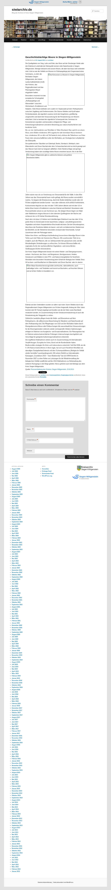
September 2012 (17, 853)
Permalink (43, 377)
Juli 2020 (15, 637)
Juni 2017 (15, 722)
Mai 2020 (15, 641)
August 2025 (16, 496)
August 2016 (16, 745)
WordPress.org (47, 476)
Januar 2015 (16, 788)
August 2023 (16, 552)
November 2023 (17, 545)
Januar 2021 (16, 623)
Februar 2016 (16, 758)
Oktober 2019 (16, 657)
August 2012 (16, 855)
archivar (50, 60)
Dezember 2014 (17, 791)
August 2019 (16, 662)
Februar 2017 (16, 731)
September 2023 (17, 549)
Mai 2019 (15, 669)
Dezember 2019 (17, 653)
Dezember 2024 (17, 515)
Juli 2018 (15, 692)
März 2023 (15, 563)
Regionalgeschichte (67, 375)
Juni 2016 (15, 749)
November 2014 (17, 793)
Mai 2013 (15, 834)
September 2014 (17, 798)
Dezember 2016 (17, 736)
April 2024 (15, 533)
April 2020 (15, 644)
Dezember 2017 (17, 708)
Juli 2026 (15, 471)
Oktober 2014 (16, 795)
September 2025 (17, 494)
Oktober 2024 (16, 519)
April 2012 (15, 864)
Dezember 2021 (17, 597)
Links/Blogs (41, 40)
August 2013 (16, 827)
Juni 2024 (15, 528)
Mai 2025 (15, 503)
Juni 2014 (15, 804)
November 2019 (17, 655)
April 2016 (15, 754)
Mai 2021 (15, 614)
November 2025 (17, 489)
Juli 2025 (15, 499)
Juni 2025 (15, 501)
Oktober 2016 (16, 740)
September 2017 (17, 715)
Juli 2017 (15, 719)
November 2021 (17, 600)
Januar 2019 (16, 678)
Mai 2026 (15, 476)
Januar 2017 (16, 733)
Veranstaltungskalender (56, 40)
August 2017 (16, 717)
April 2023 (15, 561)
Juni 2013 (15, 832)
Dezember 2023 (17, 542)
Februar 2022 (16, 593)
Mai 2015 (15, 779)
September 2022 (17, 577)
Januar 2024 (16, 540)
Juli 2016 (15, 747)
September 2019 (17, 660)
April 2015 (15, 781)
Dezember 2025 (17, 487)
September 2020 (17, 632)
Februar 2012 (16, 869)
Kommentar (31, 399)
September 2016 (17, 742)
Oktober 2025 (16, 492)
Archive (32, 40)
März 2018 (15, 701)
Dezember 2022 (17, 570)
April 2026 (15, 478)
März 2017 (15, 729)
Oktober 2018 (16, 685)
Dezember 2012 (17, 846)
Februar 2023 (16, 565)
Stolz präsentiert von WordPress (63, 882)
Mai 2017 (15, 724)
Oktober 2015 (16, 768)
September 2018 (17, 687)
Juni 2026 (15, 473)
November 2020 (17, 627)
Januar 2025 (16, 512)
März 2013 (15, 839)
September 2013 (17, 825)
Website (29, 451)
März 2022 (15, 591)
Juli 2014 (15, 802)
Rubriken (23, 40)
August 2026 (16, 469)
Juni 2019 (15, 667)
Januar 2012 (16, 871)
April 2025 (15, 506)
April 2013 (15, 837)
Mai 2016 (15, 752)
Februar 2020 (16, 648)
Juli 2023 (15, 554)
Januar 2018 (16, 706)
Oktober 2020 (16, 630)
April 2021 (15, 616)
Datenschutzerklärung (45, 882)
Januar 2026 (16, 485)
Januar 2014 (16, 816)
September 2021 (17, 604)
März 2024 (15, 535)
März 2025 (15, 508)
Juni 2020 (15, 639)
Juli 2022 (15, 581)
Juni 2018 (15, 694)
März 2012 (15, 867)
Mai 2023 (15, 558)
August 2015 (16, 772)
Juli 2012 (15, 857)
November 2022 (17, 572)
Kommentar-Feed (48, 473)
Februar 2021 (16, 620)
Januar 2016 (16, 761)
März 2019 (15, 673)
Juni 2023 (15, 556)
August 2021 (16, 607)
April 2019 (15, 671)
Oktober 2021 (16, 602)
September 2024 (17, 522)
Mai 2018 (15, 696)
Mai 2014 (15, 807)
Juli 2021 (15, 609)
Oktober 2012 (16, 850)
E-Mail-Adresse (32, 440)
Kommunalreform (55, 375)
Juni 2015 (15, 777)
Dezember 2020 (17, 625)
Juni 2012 (15, 860)
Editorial (14, 40)
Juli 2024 (15, 526)
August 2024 (16, 524)
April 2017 (15, 726)
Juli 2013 (15, 830)
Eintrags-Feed (46, 471)
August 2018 (16, 689)
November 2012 (17, 848)
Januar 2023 (16, 568)
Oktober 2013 (16, 823)
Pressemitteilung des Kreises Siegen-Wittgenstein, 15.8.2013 (52, 369)
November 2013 (17, 821)
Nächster (95, 47)
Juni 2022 (15, 584)
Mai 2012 (15, 862)
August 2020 (16, 634)
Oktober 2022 (16, 575)
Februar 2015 (16, 786)
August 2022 (16, 579)
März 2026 (15, 480)
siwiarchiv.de (22, 9)
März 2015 (15, 784)
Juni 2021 (15, 611)
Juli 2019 (15, 664)
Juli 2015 (15, 775)
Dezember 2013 (17, 818)
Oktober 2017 (16, 712)
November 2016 (17, 738)
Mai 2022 (15, 586)
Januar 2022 (16, 595)
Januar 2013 (16, 844)
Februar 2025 (16, 510)
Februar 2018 (16, 703)
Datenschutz (87, 40)
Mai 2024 (15, 531)
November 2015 (17, 765)
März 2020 (15, 646)
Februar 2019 (16, 676)
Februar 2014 (16, 814)
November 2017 (17, 710)
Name (30, 429)
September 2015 (17, 770)
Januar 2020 (16, 650)
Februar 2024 (16, 538)
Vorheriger (16, 47)
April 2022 (15, 588)
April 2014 (15, 809)
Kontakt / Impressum (73, 40)
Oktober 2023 (16, 547)
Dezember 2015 (17, 763)
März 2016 (15, 756)
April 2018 (15, 699)
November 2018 (17, 683)
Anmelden (45, 469)
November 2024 (17, 517)
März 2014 (15, 811)
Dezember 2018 (17, 680)
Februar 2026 (16, 483)
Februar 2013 (16, 841)
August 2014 (16, 800)
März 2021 (15, 618)
